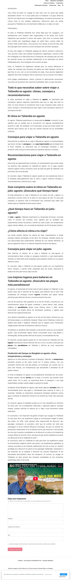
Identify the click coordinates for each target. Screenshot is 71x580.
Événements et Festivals (41, 5)
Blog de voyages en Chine (15, 568)
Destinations (59, 3)
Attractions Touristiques (56, 0)
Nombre (10, 518)
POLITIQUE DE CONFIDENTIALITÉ (32, 560)
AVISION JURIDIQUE (48, 560)
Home (46, 0)
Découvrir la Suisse (27, 568)
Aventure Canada (37, 568)
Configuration (62, 576)
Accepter (63, 574)
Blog (59, 5)
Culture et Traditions (49, 3)
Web (9, 535)
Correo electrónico (14, 526)
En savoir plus (48, 574)
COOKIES (20, 560)
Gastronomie (52, 5)
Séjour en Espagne (48, 568)
